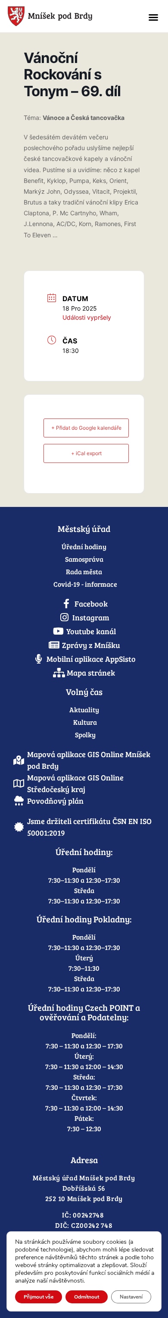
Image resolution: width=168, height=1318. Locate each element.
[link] (68, 16)
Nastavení (131, 1296)
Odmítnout (86, 1296)
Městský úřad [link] (84, 528)
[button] (153, 17)
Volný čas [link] (84, 692)
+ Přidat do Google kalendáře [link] (86, 428)
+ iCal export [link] (86, 453)
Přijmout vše (38, 1296)
